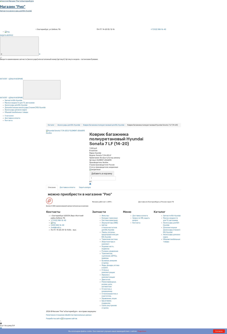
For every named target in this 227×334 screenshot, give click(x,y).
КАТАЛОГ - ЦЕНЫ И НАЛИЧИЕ (11, 98)
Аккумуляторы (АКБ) (110, 223)
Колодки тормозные (110, 218)
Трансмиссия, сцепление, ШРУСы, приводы (109, 256)
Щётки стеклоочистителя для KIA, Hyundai (109, 227)
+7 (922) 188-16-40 (58, 220)
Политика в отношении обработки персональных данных (69, 315)
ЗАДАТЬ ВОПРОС (6, 35)
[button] (42, 89)
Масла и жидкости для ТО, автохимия (19, 103)
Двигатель (106, 280)
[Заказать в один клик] (90, 184)
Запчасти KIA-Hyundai (13, 100)
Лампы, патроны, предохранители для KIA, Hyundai (110, 234)
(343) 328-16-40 (57, 225)
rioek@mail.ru (56, 228)
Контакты (9, 121)
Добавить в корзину (101, 173)
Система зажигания (110, 220)
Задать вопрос (85, 187)
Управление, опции (109, 298)
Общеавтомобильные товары (16, 112)
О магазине (9, 116)
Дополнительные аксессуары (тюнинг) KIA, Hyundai (25, 108)
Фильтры (105, 216)
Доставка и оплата (12, 118)
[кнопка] (1, 57)
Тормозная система (110, 239)
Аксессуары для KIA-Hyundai (16, 105)
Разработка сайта (53, 319)
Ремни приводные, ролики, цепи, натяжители (109, 284)
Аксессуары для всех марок (16, 110)
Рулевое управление (110, 251)
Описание (52, 187)
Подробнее (142, 331)
